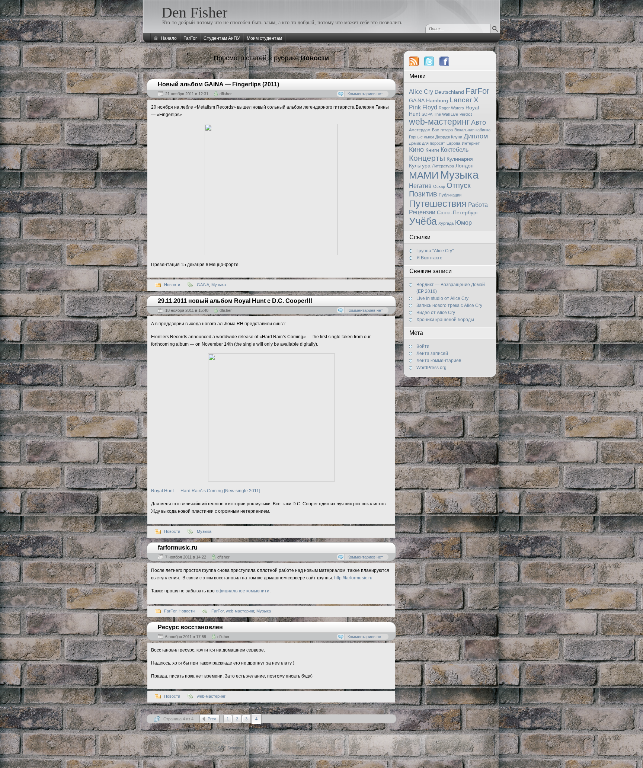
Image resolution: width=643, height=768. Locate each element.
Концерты (427, 158)
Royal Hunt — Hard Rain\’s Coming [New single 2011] (205, 490)
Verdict (466, 114)
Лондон (464, 166)
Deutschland (449, 92)
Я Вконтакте (429, 257)
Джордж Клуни (448, 137)
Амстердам (420, 130)
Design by (221, 748)
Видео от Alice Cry (435, 312)
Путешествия (438, 203)
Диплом (476, 136)
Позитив (423, 194)
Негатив (420, 186)
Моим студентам (264, 38)
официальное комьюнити (242, 590)
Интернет (471, 143)
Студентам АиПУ (222, 38)
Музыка (459, 175)
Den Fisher (194, 12)
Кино (416, 149)
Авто (478, 122)
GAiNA (417, 100)
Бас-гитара (442, 130)
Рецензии (422, 212)
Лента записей (432, 353)
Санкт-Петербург (457, 212)
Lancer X (464, 100)
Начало (169, 38)
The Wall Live (446, 114)
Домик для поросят (427, 143)
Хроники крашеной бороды (445, 319)
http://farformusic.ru (353, 577)
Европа (453, 143)
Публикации (450, 195)
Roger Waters (451, 108)
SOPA (427, 114)
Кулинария (460, 159)
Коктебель (454, 150)
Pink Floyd (423, 107)
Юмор (463, 223)
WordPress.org (431, 367)
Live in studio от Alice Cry (442, 298)
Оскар (439, 186)
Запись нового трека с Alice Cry (449, 305)
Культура (420, 166)
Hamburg (437, 100)
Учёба (423, 221)
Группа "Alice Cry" (435, 250)
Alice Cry (421, 92)
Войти (422, 346)
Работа (478, 205)
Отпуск (459, 185)
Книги (432, 150)
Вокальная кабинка (472, 130)
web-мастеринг (439, 122)
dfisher (226, 94)
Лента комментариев (438, 360)
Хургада (446, 223)
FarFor (190, 38)
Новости (172, 284)
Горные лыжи (421, 137)
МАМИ (424, 175)
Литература (443, 166)
